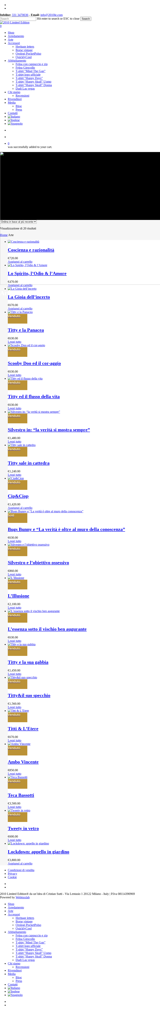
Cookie (12, 877)
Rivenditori (15, 970)
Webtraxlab (23, 897)
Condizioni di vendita (21, 870)
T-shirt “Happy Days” (29, 949)
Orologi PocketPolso (28, 925)
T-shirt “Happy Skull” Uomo (33, 953)
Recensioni (22, 967)
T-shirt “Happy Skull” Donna (34, 956)
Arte (10, 911)
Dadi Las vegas (25, 960)
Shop (11, 904)
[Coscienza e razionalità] (23, 241)
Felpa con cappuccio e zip (32, 935)
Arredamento (16, 907)
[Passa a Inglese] (14, 120)
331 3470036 (20, 15)
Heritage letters (25, 918)
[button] (20, 261)
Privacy (12, 873)
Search (86, 18)
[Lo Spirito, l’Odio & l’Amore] (27, 265)
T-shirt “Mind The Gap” (30, 942)
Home (4, 235)
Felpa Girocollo (25, 939)
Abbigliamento (17, 932)
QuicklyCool (24, 928)
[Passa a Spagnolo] (15, 123)
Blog (19, 977)
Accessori (14, 914)
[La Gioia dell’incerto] (22, 288)
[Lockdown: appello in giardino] (28, 843)
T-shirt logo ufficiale (28, 946)
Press (19, 981)
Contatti (13, 984)
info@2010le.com (51, 15)
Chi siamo (14, 963)
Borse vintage (24, 921)
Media (12, 974)
